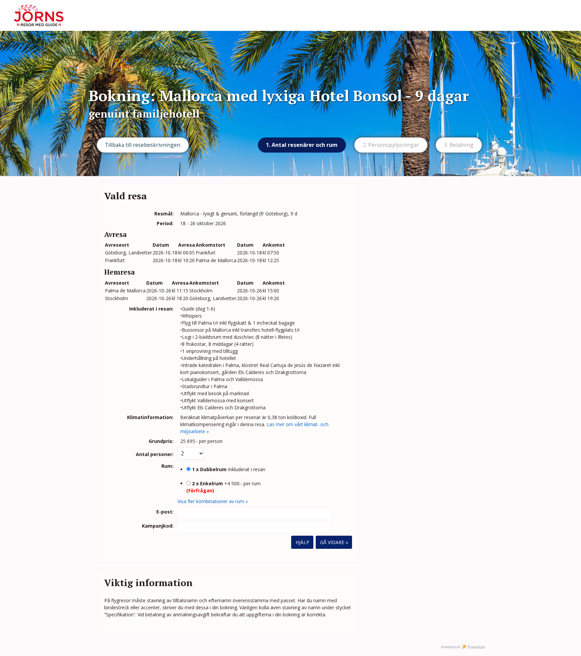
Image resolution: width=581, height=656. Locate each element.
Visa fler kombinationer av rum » (213, 501)
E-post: (164, 511)
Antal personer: (154, 454)
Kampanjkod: (157, 526)
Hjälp (302, 542)
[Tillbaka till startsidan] (38, 15)
